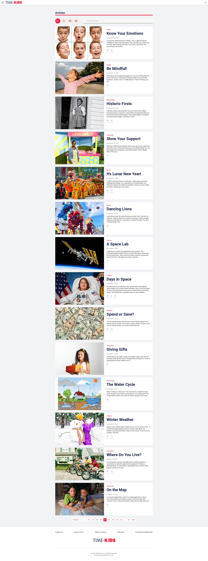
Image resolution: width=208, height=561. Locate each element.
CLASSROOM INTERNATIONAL (144, 532)
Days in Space (119, 279)
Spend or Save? (120, 314)
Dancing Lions (119, 209)
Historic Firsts (119, 103)
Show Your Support (123, 138)
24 (113, 520)
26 (121, 520)
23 (109, 520)
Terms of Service (100, 532)
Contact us (59, 532)
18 (89, 520)
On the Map (117, 489)
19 (93, 520)
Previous (76, 520)
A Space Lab (117, 244)
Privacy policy (79, 532)
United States (111, 100)
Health (109, 30)
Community (110, 135)
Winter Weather (120, 419)
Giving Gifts (117, 349)
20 (97, 520)
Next (133, 520)
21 (101, 520)
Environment (110, 381)
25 (117, 520)
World (108, 170)
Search (206, 2)
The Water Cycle (121, 384)
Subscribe (120, 532)
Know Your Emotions (125, 33)
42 (129, 520)
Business (109, 310)
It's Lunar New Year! (124, 174)
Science (109, 240)
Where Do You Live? (124, 454)
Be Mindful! (117, 68)
